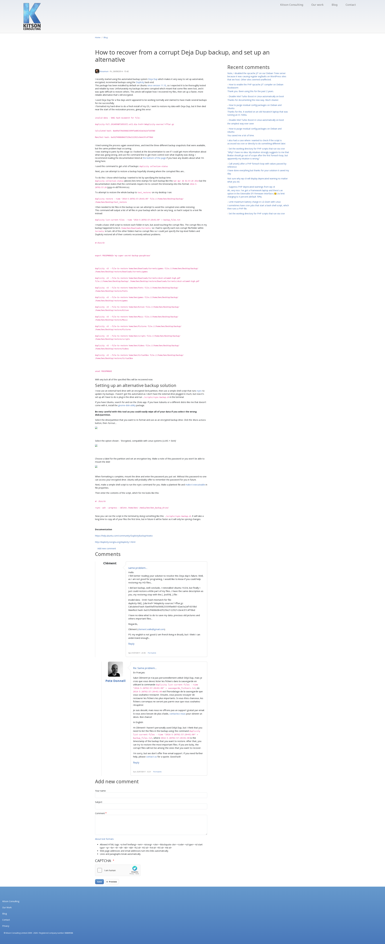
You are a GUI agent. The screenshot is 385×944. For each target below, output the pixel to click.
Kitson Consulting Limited (16, 933)
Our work (317, 4)
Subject (98, 802)
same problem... (137, 568)
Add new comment (106, 548)
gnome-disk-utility (127, 405)
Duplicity (140, 82)
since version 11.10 (157, 85)
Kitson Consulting (291, 4)
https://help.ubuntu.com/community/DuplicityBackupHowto (124, 535)
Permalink (152, 653)
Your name (100, 790)
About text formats (104, 839)
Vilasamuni (103, 71)
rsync (199, 390)
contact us (151, 756)
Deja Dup (152, 79)
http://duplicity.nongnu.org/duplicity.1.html (115, 542)
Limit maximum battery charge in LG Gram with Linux (255, 201)
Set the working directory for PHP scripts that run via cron (257, 148)
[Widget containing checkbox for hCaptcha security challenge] (117, 870)
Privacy (5, 925)
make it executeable (195, 484)
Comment (100, 813)
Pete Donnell (115, 681)
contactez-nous (177, 713)
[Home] (32, 16)
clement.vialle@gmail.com (151, 629)
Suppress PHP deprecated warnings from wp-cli (252, 186)
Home (97, 37)
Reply (131, 643)
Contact (351, 4)
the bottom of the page (154, 158)
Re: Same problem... (145, 668)
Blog (334, 4)
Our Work (7, 907)
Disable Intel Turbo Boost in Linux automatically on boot (256, 96)
